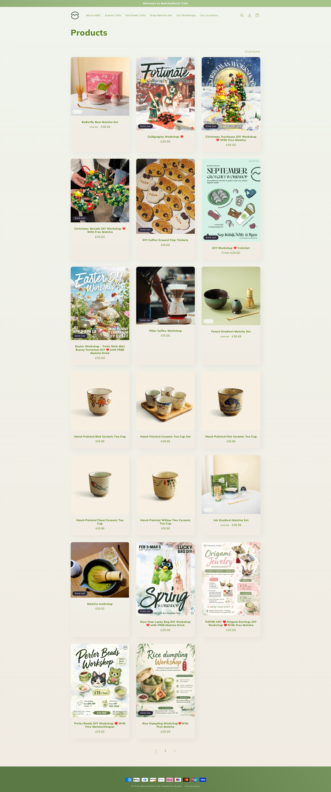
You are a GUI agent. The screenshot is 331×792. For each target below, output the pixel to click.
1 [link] (156, 751)
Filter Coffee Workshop (165, 330)
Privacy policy (192, 786)
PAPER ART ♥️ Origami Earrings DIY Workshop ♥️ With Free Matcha (231, 623)
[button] (242, 15)
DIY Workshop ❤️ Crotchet (231, 248)
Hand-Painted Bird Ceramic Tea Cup (100, 436)
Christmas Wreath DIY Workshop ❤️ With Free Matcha (100, 230)
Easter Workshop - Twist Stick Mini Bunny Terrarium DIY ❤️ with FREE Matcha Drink (100, 350)
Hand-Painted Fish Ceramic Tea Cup (231, 436)
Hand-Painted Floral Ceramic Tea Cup (100, 522)
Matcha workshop (100, 603)
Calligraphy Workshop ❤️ (166, 136)
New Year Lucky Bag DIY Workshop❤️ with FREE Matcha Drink (165, 623)
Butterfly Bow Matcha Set (100, 122)
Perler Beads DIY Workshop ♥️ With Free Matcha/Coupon (100, 725)
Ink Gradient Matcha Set (231, 520)
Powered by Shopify (171, 786)
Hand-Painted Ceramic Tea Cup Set (165, 436)
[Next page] (175, 751)
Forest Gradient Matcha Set (231, 331)
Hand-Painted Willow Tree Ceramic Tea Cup (165, 522)
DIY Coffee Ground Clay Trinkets (165, 240)
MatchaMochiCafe (150, 786)
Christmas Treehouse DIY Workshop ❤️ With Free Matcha (230, 138)
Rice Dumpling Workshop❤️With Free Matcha (165, 725)
